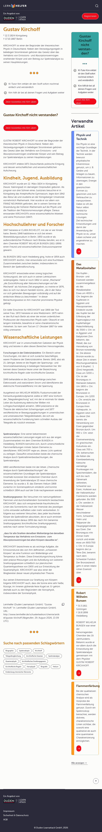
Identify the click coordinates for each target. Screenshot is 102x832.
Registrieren (90, 16)
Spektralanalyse (54, 656)
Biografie (44, 667)
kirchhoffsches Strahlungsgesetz (34, 661)
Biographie (10, 651)
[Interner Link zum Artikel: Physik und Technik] (78, 251)
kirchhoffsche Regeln (13, 667)
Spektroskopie (24, 651)
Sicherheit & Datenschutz (16, 815)
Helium (55, 667)
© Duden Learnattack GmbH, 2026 (51, 828)
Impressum (8, 811)
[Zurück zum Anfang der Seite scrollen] (96, 781)
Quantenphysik (11, 661)
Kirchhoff (38, 651)
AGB (5, 820)
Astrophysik (31, 667)
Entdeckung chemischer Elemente (18, 672)
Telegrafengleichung (13, 656)
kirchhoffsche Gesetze (34, 656)
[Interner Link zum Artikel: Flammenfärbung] (78, 748)
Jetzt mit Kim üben (83, 101)
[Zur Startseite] (15, 6)
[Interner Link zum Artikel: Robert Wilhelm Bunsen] (78, 673)
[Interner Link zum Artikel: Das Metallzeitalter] (78, 580)
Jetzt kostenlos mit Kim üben (21, 102)
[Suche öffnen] (97, 6)
